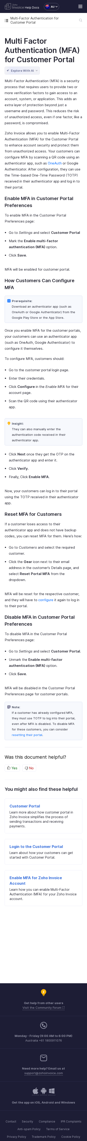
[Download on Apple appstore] (43, 1093)
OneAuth (55, 163)
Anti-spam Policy (29, 1129)
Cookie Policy (70, 1136)
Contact (11, 1121)
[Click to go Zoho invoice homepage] (14, 6)
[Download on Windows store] (51, 1093)
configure (45, 600)
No (31, 768)
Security (27, 1121)
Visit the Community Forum (42, 1007)
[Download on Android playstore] (35, 1093)
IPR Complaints (71, 1121)
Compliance (47, 1121)
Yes (13, 768)
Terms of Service (58, 1129)
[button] (49, 6)
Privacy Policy (16, 1136)
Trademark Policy (44, 1136)
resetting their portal (27, 735)
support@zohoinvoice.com (43, 1073)
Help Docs (32, 7)
